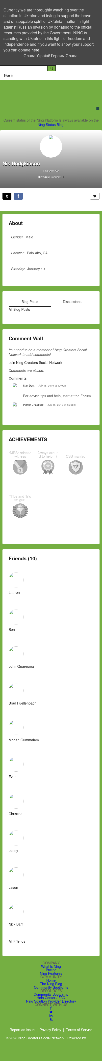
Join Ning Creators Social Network (35, 362)
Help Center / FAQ (51, 997)
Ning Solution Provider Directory (51, 1001)
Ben (12, 629)
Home (51, 980)
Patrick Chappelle (33, 404)
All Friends (17, 941)
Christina (16, 813)
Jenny (13, 850)
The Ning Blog (51, 983)
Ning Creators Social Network (48, 90)
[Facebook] (18, 196)
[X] (6, 196)
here (35, 50)
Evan (13, 776)
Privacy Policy (50, 1029)
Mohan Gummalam (24, 739)
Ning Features (51, 973)
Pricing (51, 969)
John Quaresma (21, 666)
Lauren (14, 592)
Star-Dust (28, 385)
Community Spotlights (51, 987)
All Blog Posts (19, 309)
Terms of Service (79, 1029)
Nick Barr (16, 924)
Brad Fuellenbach (22, 703)
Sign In (8, 75)
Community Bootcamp (51, 994)
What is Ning (51, 966)
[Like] (95, 196)
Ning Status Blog (51, 124)
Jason (13, 887)
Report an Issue (22, 1029)
